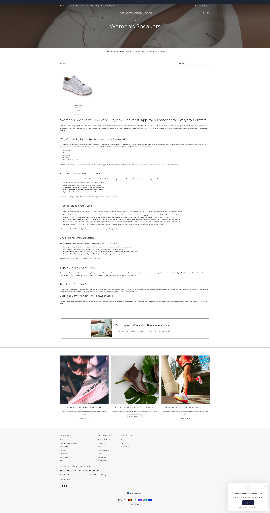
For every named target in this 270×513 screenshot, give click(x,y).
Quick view (78, 101)
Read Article (135, 416)
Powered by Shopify (135, 504)
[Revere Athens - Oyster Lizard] (81, 114)
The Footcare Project (107, 6)
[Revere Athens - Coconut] (75, 114)
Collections (137, 21)
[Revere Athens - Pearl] (78, 114)
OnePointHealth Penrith (111, 291)
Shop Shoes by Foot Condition (85, 6)
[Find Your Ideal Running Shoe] (84, 379)
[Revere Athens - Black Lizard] (84, 114)
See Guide (84, 418)
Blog (97, 6)
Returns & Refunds (103, 450)
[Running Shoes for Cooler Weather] (185, 379)
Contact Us (71, 6)
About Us (62, 6)
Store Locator (64, 457)
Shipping (100, 447)
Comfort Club (64, 447)
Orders (123, 440)
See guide (185, 418)
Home (131, 21)
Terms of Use (102, 457)
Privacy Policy (102, 460)
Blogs (61, 460)
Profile (123, 443)
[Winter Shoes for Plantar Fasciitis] (135, 379)
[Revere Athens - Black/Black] (72, 114)
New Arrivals (102, 443)
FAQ (99, 453)
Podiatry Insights (65, 440)
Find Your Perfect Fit (104, 440)
